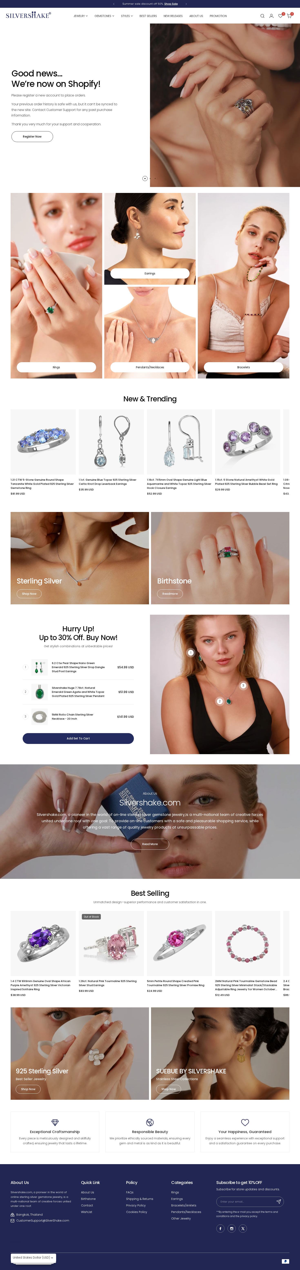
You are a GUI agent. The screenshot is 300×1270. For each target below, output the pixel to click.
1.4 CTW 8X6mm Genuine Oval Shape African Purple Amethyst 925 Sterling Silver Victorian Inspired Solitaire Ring (40, 985)
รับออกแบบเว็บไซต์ (16, 1241)
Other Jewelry (181, 1218)
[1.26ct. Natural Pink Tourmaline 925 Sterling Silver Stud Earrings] (111, 943)
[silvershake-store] (28, 15)
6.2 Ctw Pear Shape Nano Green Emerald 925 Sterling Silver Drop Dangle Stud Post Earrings (78, 667)
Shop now (29, 594)
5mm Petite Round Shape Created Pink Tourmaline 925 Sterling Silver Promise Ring (175, 983)
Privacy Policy (136, 1205)
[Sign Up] (279, 1202)
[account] (271, 15)
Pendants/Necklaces (186, 1212)
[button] (113, 3)
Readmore (170, 594)
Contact (87, 1205)
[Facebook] (220, 1228)
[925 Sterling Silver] (80, 1053)
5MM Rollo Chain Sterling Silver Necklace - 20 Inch (72, 717)
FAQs (129, 1192)
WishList (86, 1212)
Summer (128, 4)
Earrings (177, 1199)
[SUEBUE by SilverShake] (220, 1053)
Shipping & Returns (139, 1199)
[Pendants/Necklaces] (150, 333)
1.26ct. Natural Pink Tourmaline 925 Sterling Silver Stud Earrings (108, 983)
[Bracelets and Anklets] (243, 286)
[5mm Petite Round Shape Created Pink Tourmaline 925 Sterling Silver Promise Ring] (179, 943)
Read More (150, 844)
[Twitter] (243, 1228)
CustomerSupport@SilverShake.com (42, 1220)
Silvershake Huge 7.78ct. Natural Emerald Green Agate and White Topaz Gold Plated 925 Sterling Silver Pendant (78, 692)
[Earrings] (150, 239)
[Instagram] (232, 1228)
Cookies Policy (136, 1212)
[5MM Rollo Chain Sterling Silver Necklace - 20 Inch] (39, 717)
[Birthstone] (220, 558)
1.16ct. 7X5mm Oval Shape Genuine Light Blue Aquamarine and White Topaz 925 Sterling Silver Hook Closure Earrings (179, 484)
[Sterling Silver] (80, 558)
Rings (175, 1192)
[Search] (262, 15)
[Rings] (56, 286)
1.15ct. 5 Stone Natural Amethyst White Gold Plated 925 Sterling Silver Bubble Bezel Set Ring (246, 482)
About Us (87, 1192)
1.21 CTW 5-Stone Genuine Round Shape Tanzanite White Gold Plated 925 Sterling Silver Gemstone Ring (42, 484)
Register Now (32, 136)
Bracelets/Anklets (183, 1205)
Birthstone (88, 1199)
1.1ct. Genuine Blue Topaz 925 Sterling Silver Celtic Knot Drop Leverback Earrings (107, 482)
